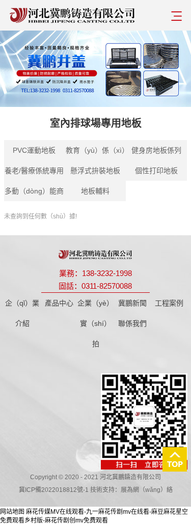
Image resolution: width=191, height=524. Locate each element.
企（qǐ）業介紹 (22, 313)
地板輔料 (95, 191)
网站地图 (12, 511)
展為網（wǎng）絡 (147, 489)
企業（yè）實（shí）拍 (95, 323)
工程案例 (169, 303)
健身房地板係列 (156, 150)
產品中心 (59, 303)
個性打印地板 (156, 171)
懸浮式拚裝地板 (95, 171)
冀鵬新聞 (132, 303)
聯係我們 (132, 323)
